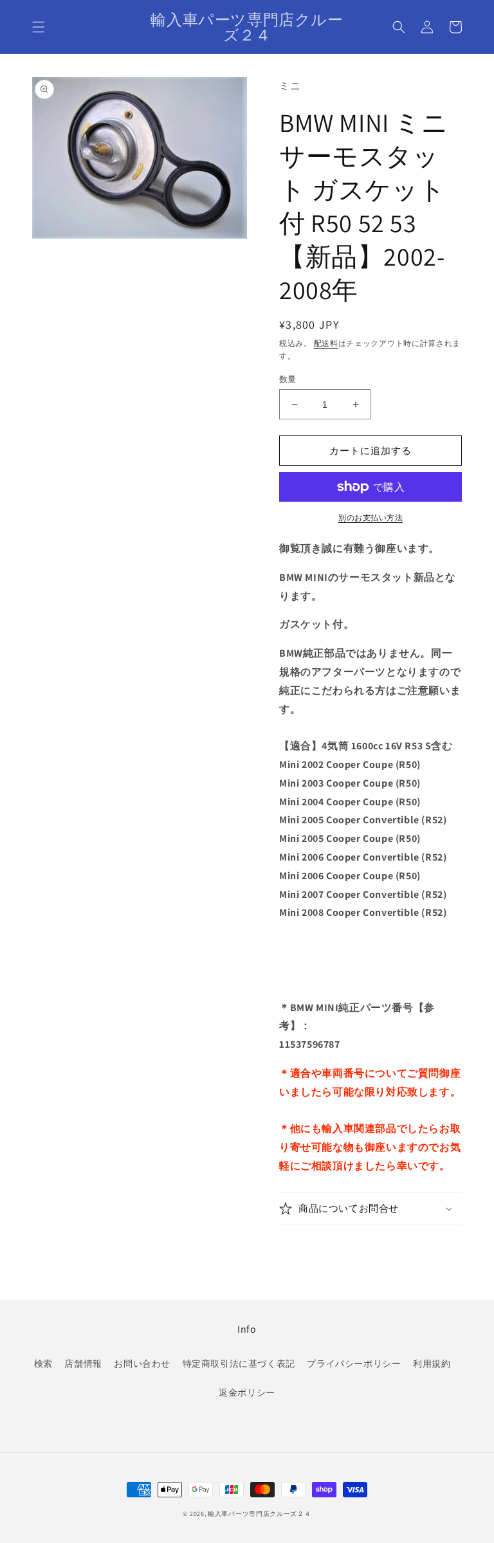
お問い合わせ (142, 1363)
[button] (38, 27)
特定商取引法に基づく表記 (239, 1363)
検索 (43, 1363)
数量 (288, 379)
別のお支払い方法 (370, 517)
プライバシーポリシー (354, 1363)
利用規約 (431, 1363)
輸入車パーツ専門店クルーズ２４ (259, 1514)
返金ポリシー (247, 1392)
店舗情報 (83, 1363)
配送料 (326, 343)
